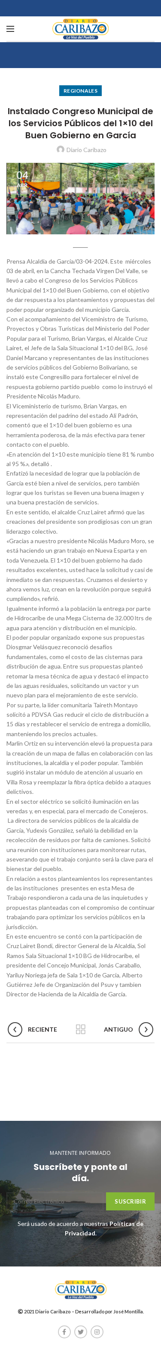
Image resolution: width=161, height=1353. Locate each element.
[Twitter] (80, 1331)
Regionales (80, 90)
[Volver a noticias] (80, 1029)
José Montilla (128, 1311)
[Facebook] (64, 1331)
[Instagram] (97, 1331)
